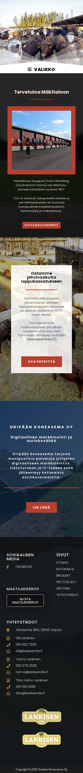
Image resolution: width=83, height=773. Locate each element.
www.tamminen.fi (41, 339)
